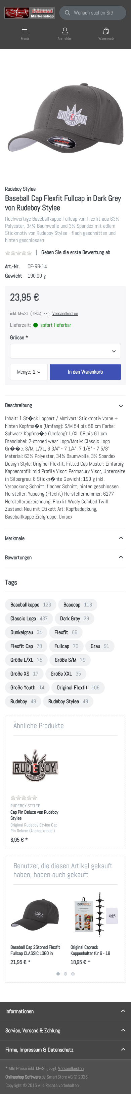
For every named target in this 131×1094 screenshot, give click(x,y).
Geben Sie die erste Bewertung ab (75, 252)
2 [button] (65, 973)
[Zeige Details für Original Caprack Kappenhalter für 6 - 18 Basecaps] (95, 915)
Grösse (17, 337)
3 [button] (73, 973)
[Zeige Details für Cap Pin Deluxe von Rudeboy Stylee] (35, 766)
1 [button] (58, 973)
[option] (65, 118)
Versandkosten (65, 313)
